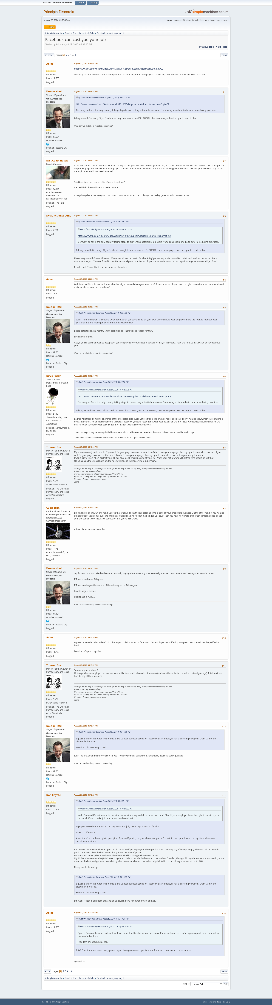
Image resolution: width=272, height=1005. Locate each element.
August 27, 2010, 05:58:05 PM (86, 63)
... (73, 54)
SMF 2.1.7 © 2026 (48, 1002)
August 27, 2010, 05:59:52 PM (86, 91)
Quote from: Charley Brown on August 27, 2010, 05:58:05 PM (104, 97)
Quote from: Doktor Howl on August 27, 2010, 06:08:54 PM (103, 801)
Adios (49, 63)
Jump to (186, 983)
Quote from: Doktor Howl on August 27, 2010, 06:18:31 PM (103, 918)
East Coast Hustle (57, 160)
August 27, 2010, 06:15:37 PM (86, 665)
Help (204, 1002)
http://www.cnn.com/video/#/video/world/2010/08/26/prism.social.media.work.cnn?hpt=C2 (118, 68)
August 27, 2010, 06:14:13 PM (86, 568)
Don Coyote (53, 795)
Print (224, 55)
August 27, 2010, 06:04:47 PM (86, 215)
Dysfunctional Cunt (58, 215)
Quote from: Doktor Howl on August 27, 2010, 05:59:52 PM (103, 221)
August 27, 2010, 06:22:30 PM (86, 912)
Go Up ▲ (226, 1002)
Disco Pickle (53, 376)
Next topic (221, 46)
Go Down (49, 55)
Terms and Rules (214, 1002)
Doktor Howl (54, 91)
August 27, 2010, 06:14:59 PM (86, 637)
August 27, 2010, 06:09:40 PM (86, 376)
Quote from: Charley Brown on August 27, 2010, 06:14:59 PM (104, 732)
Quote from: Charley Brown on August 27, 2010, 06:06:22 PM (104, 313)
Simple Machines (62, 1002)
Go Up (47, 971)
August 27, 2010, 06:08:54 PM (86, 307)
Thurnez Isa (53, 447)
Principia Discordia (58, 12)
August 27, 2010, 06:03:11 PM (86, 160)
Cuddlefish (53, 508)
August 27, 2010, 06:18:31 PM (86, 726)
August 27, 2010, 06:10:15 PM (86, 447)
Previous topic (206, 46)
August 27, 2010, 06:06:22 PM (86, 279)
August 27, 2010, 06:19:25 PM (86, 795)
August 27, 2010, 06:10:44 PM (86, 508)
